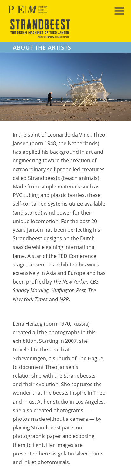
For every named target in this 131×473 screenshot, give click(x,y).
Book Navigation (121, 11)
